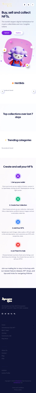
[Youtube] (8, 313)
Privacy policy (18, 390)
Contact (4, 353)
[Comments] (14, 313)
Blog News (5, 338)
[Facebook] (2, 313)
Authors (4, 370)
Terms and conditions (18, 387)
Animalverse (18, 381)
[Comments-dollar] (11, 313)
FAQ (3, 358)
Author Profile (6, 373)
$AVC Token (5, 330)
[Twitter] (5, 313)
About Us (4, 350)
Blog (3, 356)
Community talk (6, 336)
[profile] (24, 4)
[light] (28, 4)
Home (3, 325)
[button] (32, 4)
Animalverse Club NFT (8, 327)
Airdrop (4, 333)
